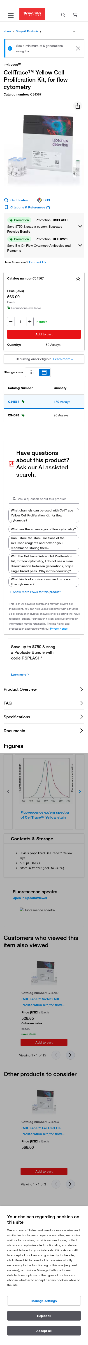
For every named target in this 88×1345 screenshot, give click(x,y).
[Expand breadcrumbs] (74, 31)
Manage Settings (44, 1301)
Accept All (44, 1331)
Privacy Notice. (59, 628)
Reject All (44, 1316)
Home (7, 31)
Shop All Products (27, 31)
